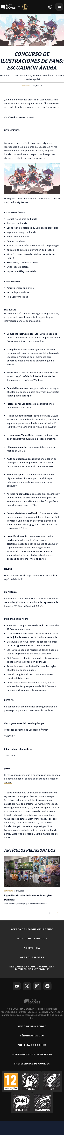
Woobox (37, 379)
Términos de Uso (32, 1035)
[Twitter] (27, 986)
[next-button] (57, 913)
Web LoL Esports (32, 957)
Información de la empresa (32, 1054)
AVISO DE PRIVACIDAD (32, 1026)
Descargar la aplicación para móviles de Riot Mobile (32, 968)
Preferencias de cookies (32, 1063)
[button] (26, 85)
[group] (32, 882)
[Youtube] (17, 986)
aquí (18, 376)
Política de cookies (32, 1045)
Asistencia (32, 948)
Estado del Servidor (32, 938)
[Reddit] (47, 986)
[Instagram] (37, 986)
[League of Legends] (25, 6)
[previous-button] (50, 913)
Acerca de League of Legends (32, 929)
